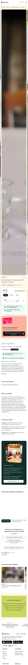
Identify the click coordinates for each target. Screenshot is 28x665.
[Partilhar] (23, 277)
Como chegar (6, 520)
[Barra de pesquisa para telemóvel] (20, 2)
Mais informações (13, 307)
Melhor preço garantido (19, 290)
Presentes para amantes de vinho (19, 654)
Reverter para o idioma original (14, 537)
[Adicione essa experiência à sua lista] (25, 277)
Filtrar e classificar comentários (13, 547)
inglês (17, 295)
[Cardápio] (26, 2)
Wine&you (4, 277)
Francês (11, 295)
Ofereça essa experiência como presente (13, 333)
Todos (5, 295)
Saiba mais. (9, 311)
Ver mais (4, 373)
